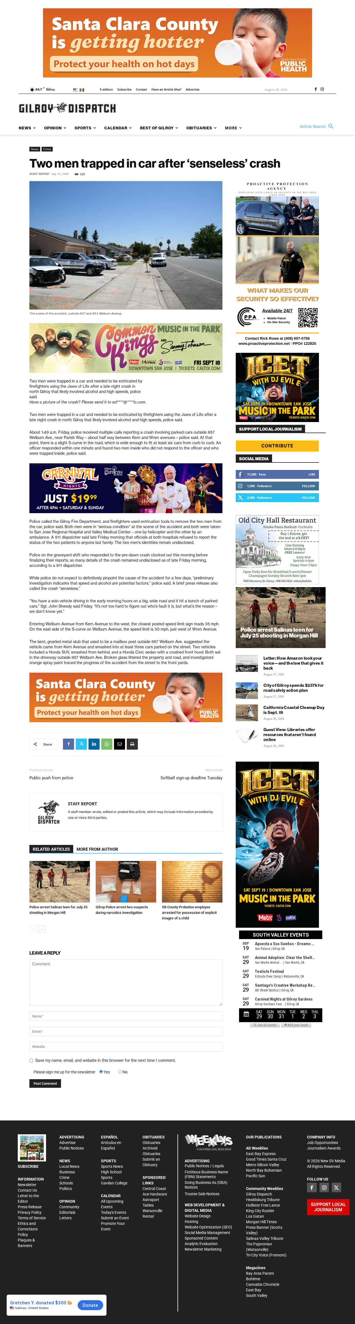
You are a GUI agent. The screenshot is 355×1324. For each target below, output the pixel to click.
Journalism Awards (324, 1148)
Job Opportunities (322, 1142)
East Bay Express (261, 1153)
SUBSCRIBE (28, 1166)
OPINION (67, 1201)
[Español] (83, 89)
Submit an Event (115, 1218)
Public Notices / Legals (204, 1166)
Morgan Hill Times (261, 1222)
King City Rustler (260, 1211)
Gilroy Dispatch (259, 1194)
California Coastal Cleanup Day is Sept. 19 (293, 710)
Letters (65, 1218)
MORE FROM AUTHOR (97, 849)
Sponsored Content (201, 1238)
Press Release (30, 1207)
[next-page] (41, 929)
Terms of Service (32, 1218)
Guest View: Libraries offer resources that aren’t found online (289, 734)
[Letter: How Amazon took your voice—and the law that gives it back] (247, 663)
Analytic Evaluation (201, 1243)
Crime (47, 149)
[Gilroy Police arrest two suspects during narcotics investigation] (126, 882)
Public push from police (51, 777)
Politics (65, 1188)
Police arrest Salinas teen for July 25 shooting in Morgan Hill (279, 632)
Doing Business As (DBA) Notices (206, 1184)
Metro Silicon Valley (262, 1165)
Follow (308, 486)
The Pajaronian (259, 1244)
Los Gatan (255, 1216)
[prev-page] (32, 929)
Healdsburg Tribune (263, 1199)
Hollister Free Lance (263, 1205)
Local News (69, 1166)
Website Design (198, 1216)
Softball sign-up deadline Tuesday (191, 777)
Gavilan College (114, 1183)
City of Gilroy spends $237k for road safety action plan (293, 688)
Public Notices (71, 1148)
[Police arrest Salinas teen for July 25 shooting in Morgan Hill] (59, 882)
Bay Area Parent (260, 1273)
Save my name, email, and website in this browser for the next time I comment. (105, 1060)
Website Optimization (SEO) (208, 1227)
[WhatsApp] (106, 744)
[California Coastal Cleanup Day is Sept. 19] (247, 713)
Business (67, 1172)
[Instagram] (322, 89)
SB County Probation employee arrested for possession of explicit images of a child (189, 912)
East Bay (253, 1290)
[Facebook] (315, 89)
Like (312, 474)
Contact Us (27, 1190)
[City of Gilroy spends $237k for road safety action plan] (247, 690)
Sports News (112, 1166)
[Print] (132, 744)
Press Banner (257, 1227)
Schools (66, 1183)
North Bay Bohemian (264, 1170)
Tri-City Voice (257, 1255)
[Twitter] (81, 744)
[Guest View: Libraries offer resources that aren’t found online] (247, 735)
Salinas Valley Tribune (264, 1238)
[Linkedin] (94, 744)
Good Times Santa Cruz (266, 1159)
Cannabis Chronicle (262, 1284)
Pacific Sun (255, 1176)
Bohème (253, 1279)
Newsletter (27, 1184)
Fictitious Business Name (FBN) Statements (206, 1174)
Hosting (191, 1221)
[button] (318, 126)
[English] (76, 89)
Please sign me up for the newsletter (64, 1072)
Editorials (67, 1212)
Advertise (67, 1142)
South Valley (256, 1295)
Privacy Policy (30, 1212)
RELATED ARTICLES (51, 849)
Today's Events (113, 1212)
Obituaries (151, 1142)
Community (69, 1207)
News (35, 149)
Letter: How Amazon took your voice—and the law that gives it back (293, 663)
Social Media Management (207, 1232)
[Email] (119, 744)
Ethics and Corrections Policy (28, 1229)
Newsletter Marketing (203, 1249)
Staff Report (39, 174)
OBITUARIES (154, 1137)
